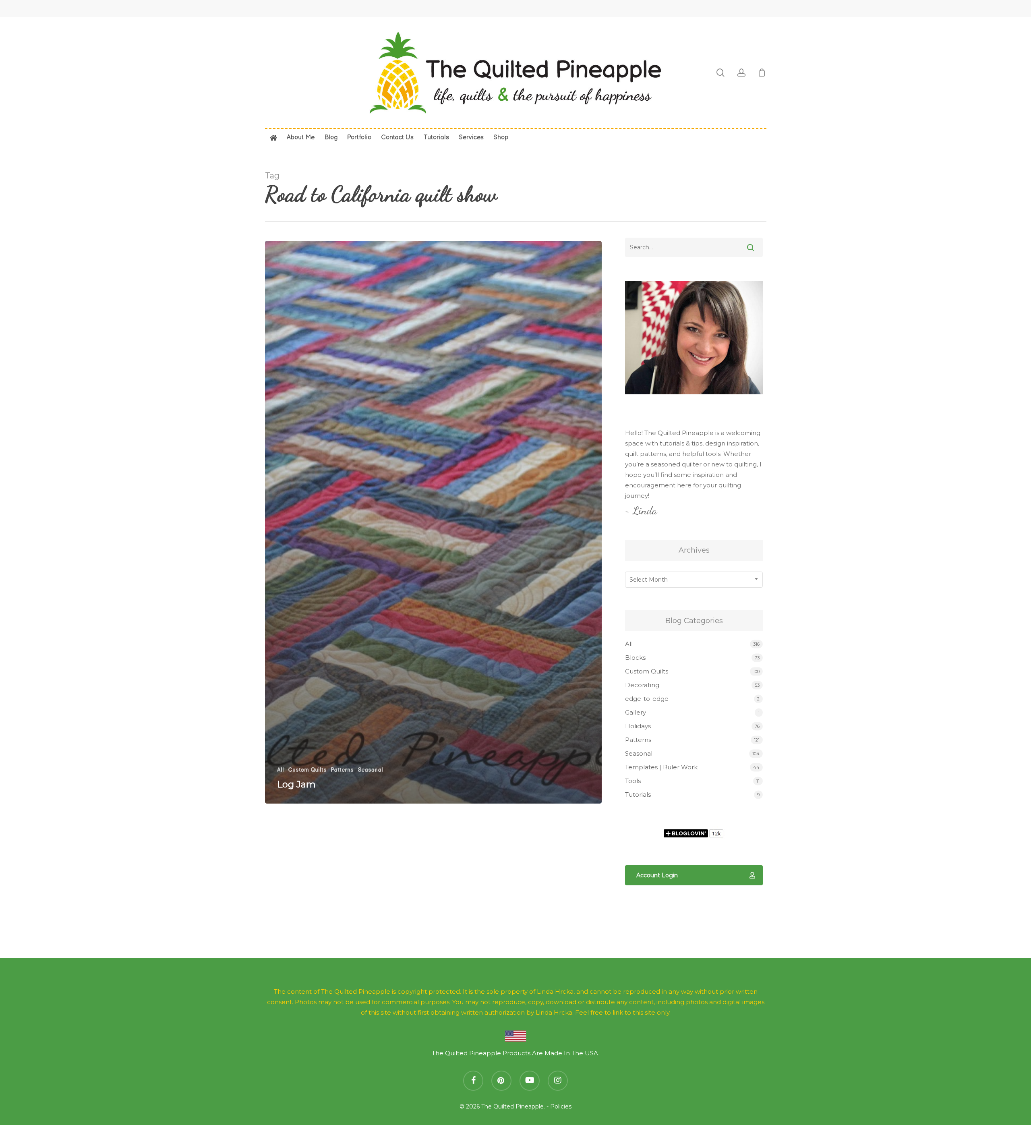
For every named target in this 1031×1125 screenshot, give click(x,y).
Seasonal (370, 770)
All (280, 770)
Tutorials (638, 794)
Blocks (635, 657)
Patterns (342, 770)
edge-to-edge (647, 698)
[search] (720, 72)
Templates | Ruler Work (661, 767)
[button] (694, 875)
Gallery (635, 712)
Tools (633, 781)
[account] (741, 72)
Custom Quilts (307, 770)
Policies (560, 1106)
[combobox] (694, 580)
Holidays (638, 726)
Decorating (642, 685)
